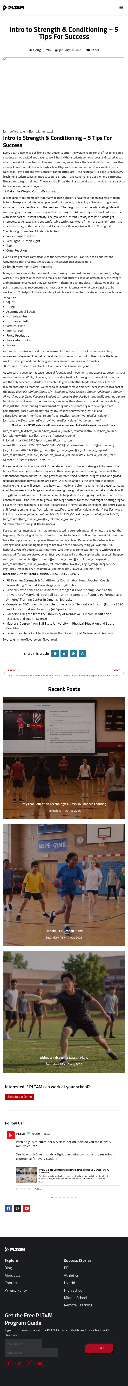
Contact (11, 1282)
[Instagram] (17, 1208)
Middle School (75, 1297)
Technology (54, 810)
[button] (55, 653)
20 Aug (47, 1133)
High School (73, 1290)
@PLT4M (36, 1133)
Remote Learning (78, 1305)
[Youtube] (26, 1208)
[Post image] (64, 758)
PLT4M (21, 1133)
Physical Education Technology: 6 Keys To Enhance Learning (64, 803)
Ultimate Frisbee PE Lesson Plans (64, 1057)
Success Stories (78, 1260)
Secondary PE (54, 937)
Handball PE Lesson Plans (64, 930)
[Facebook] (8, 1208)
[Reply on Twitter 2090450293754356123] (17, 1189)
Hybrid (69, 1282)
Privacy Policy (16, 1290)
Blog (8, 1267)
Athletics (71, 1275)
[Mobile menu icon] (121, 7)
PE (66, 1267)
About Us (12, 1275)
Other (95, 50)
